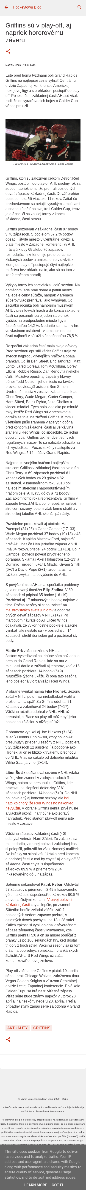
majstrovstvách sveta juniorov (29, 610)
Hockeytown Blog (27, 7)
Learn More (35, 1185)
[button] (8, 51)
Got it (58, 1185)
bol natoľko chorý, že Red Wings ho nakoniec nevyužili (39, 803)
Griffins (41, 1028)
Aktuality (17, 1028)
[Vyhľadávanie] (79, 7)
